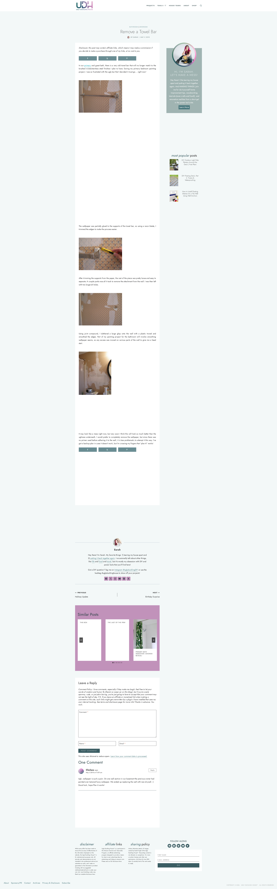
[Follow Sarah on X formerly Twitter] (111, 579)
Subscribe (66, 883)
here (93, 874)
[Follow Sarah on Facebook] (106, 579)
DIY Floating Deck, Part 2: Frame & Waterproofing (190, 178)
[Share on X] (107, 58)
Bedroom (144, 27)
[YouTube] (183, 846)
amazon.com (120, 859)
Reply (153, 770)
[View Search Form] (200, 6)
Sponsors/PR (16, 883)
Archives (36, 883)
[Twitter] (187, 846)
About (186, 6)
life (93, 561)
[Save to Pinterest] (127, 58)
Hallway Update (81, 595)
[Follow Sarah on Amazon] (128, 579)
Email (123, 743)
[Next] (153, 640)
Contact (27, 883)
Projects (151, 6)
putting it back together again (102, 558)
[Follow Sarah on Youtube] (120, 579)
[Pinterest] (178, 846)
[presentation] (145, 634)
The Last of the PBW (116, 622)
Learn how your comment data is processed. (129, 756)
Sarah (135, 37)
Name (82, 743)
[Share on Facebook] (88, 58)
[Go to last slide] (81, 640)
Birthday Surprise (152, 595)
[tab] (113, 662)
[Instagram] (174, 846)
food (101, 561)
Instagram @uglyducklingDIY (126, 569)
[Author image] (128, 37)
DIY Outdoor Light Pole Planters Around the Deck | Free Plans (190, 162)
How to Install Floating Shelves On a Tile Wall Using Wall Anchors (190, 193)
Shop (194, 6)
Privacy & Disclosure (51, 883)
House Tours (175, 6)
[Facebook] (169, 846)
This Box (83, 622)
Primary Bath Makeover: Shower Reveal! (144, 654)
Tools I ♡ (161, 6)
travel (109, 561)
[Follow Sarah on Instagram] (115, 579)
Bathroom (133, 27)
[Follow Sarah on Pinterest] (124, 579)
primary (87, 65)
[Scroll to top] (272, 862)
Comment (83, 712)
